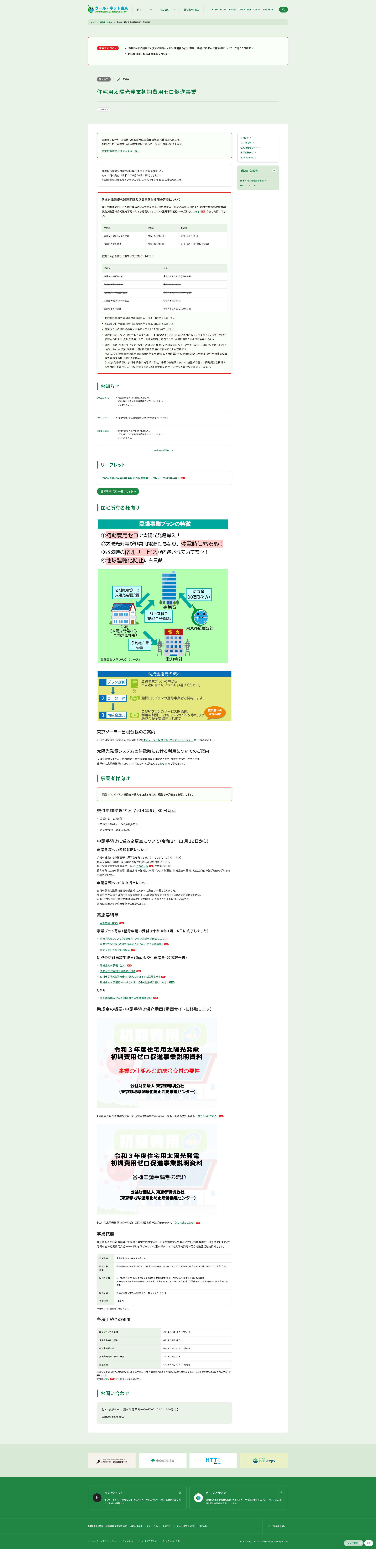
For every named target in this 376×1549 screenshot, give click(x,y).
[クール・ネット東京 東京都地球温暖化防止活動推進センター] (108, 9)
